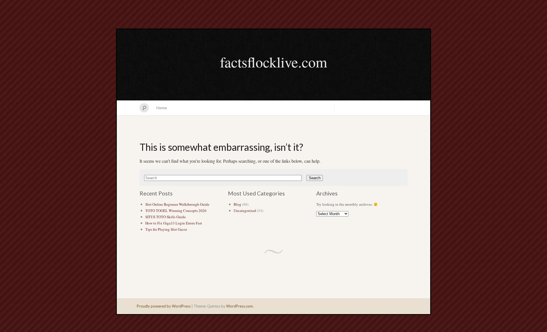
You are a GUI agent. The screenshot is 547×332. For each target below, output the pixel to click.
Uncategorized (245, 210)
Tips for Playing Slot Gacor (166, 229)
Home (161, 107)
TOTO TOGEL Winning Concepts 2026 (176, 210)
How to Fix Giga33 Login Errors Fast (173, 223)
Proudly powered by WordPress (164, 306)
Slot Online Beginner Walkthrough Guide (177, 204)
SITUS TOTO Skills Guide (165, 216)
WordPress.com (239, 306)
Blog (237, 204)
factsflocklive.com (273, 62)
